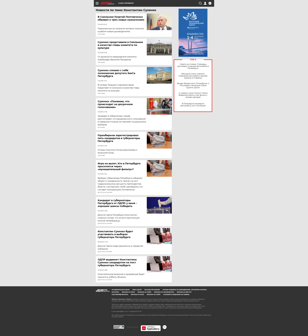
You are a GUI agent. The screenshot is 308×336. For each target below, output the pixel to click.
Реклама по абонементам (164, 292)
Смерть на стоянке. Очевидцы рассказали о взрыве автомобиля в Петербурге (193, 66)
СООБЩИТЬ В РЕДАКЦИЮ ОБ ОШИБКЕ (176, 294)
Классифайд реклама (120, 294)
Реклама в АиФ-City (184, 292)
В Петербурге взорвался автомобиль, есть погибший (193, 105)
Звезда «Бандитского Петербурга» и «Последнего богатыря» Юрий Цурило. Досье (193, 85)
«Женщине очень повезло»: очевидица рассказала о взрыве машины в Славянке (193, 76)
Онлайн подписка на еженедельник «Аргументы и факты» (185, 289)
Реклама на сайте (144, 292)
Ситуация (101, 34)
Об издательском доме (121, 289)
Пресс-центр (137, 289)
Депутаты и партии (105, 192)
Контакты (115, 292)
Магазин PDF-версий (152, 289)
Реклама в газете (128, 292)
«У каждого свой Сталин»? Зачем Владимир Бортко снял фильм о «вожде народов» (193, 95)
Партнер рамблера (132, 327)
